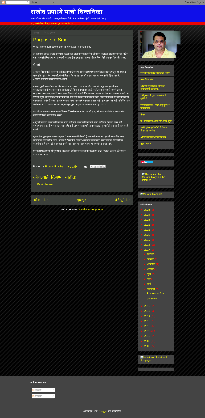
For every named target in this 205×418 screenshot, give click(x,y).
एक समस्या (152, 298)
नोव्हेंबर (150, 259)
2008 (147, 346)
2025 (147, 209)
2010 (147, 336)
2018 (147, 244)
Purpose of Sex (155, 293)
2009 (147, 341)
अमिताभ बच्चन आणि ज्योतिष (153, 137)
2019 (147, 239)
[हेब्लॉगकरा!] (94, 166)
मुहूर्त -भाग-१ (146, 143)
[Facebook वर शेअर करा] (100, 166)
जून (149, 279)
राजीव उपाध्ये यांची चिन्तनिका (66, 11)
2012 (147, 326)
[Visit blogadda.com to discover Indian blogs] (146, 162)
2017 (147, 249)
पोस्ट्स (37, 390)
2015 (147, 311)
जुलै (149, 274)
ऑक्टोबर (151, 264)
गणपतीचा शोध (146, 79)
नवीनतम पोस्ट (40, 200)
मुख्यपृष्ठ (81, 200)
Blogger (103, 411)
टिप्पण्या (38, 396)
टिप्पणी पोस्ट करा (45, 184)
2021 (147, 229)
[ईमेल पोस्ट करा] (85, 166)
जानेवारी (151, 289)
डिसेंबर (150, 254)
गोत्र (142, 114)
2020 (147, 234)
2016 (147, 306)
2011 (147, 331)
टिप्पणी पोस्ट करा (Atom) (91, 209)
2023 (147, 219)
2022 (147, 224)
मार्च (149, 284)
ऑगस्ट (150, 269)
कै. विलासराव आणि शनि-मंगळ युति (156, 121)
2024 (147, 214)
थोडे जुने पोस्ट (122, 200)
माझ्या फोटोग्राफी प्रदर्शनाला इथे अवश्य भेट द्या (52, 23)
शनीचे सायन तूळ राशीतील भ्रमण (155, 73)
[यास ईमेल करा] (91, 166)
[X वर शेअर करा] (97, 166)
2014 (147, 316)
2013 (147, 321)
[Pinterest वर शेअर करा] (104, 166)
